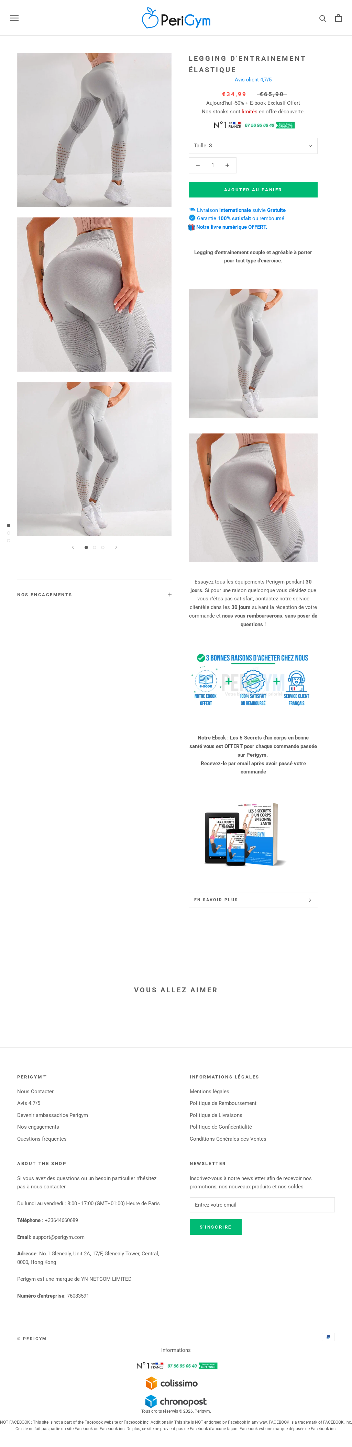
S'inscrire (216, 1227)
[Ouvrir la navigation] (14, 18)
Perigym (202, 1411)
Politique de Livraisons (216, 1115)
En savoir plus (216, 899)
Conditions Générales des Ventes (228, 1139)
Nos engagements (45, 594)
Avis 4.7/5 (28, 1103)
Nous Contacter (35, 1091)
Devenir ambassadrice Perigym (52, 1115)
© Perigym (32, 1338)
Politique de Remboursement (223, 1103)
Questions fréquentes (42, 1139)
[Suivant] (116, 547)
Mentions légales (209, 1091)
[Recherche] (323, 18)
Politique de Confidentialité (221, 1127)
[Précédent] (73, 547)
